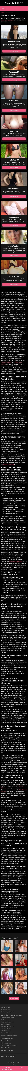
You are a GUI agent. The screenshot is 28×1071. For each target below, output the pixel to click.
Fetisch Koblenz (5, 1031)
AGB (14, 1064)
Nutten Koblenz (5, 1047)
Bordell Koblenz (5, 1010)
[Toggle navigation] (3, 8)
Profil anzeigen (14, 51)
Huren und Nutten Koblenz (8, 1045)
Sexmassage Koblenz (7, 1012)
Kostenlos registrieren (7, 20)
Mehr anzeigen (14, 998)
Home (2, 12)
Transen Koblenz (6, 1028)
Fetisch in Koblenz (6, 362)
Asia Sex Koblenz (6, 1043)
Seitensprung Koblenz (7, 1017)
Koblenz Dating (5, 1024)
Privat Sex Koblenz (6, 1041)
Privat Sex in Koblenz (15, 561)
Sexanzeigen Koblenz (7, 1022)
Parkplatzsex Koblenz (7, 1026)
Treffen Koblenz (5, 1020)
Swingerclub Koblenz (7, 1033)
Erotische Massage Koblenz (9, 1035)
